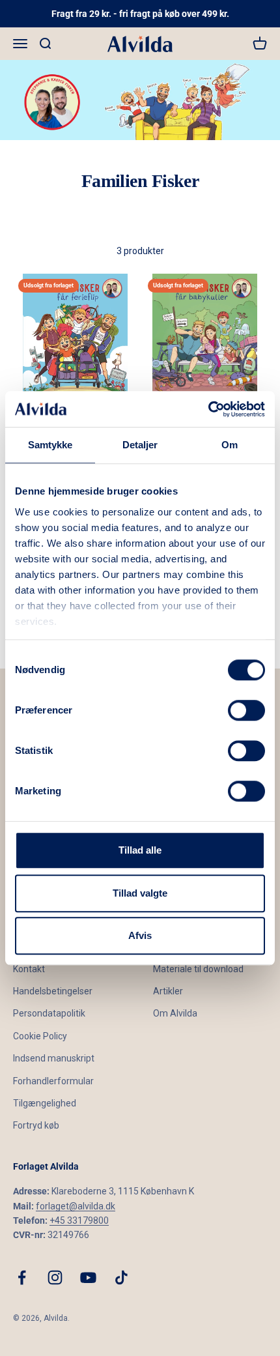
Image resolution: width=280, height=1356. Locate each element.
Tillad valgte (140, 893)
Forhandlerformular (53, 1081)
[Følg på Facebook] (22, 1277)
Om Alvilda (175, 1013)
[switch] (246, 710)
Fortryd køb (36, 1125)
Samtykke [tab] (50, 444)
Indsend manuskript (53, 1058)
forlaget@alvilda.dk (75, 1206)
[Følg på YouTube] (88, 1277)
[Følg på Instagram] (55, 1277)
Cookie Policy (40, 1036)
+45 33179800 (79, 1220)
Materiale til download (198, 969)
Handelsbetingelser (52, 991)
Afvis (140, 935)
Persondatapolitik (49, 1013)
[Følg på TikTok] (121, 1277)
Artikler (168, 991)
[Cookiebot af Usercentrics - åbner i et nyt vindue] (208, 409)
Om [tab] (229, 444)
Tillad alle (140, 850)
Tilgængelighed (44, 1103)
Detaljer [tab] (140, 444)
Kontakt (29, 969)
